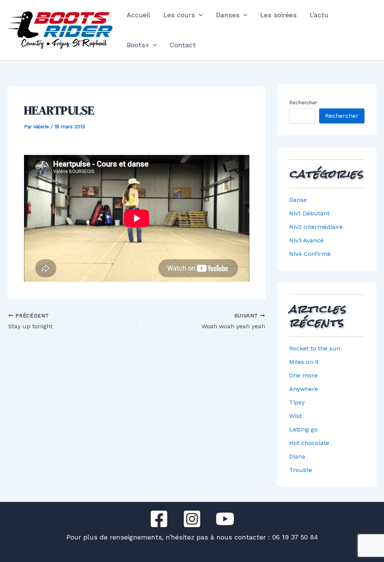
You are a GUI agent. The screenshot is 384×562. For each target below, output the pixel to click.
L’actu (319, 15)
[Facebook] (159, 518)
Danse (298, 199)
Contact (183, 45)
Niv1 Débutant (309, 213)
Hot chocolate (309, 442)
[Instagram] (192, 518)
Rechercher (303, 102)
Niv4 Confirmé (310, 253)
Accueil (138, 15)
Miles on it (304, 361)
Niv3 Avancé (306, 240)
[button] (199, 15)
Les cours (179, 15)
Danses (228, 15)
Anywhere (303, 388)
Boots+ (138, 45)
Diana (297, 456)
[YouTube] (225, 518)
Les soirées (278, 15)
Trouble (300, 469)
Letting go (303, 429)
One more (303, 375)
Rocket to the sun (314, 348)
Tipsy (296, 402)
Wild (295, 415)
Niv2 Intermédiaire (316, 226)
